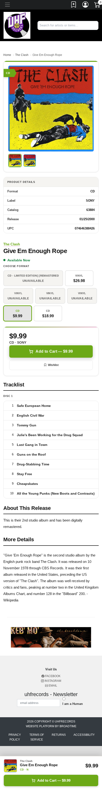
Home (7, 55)
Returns (59, 734)
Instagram (52, 681)
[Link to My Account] (85, 5)
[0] (97, 5)
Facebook (52, 676)
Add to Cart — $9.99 (54, 351)
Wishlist (53, 365)
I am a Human (72, 704)
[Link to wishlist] (73, 5)
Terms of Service (36, 737)
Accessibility (84, 734)
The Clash (21, 55)
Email (52, 685)
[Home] (17, 25)
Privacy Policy (15, 737)
